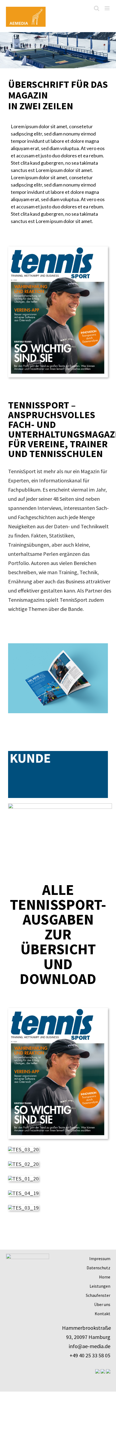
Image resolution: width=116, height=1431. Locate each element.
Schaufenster (98, 1295)
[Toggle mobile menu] (107, 8)
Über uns (102, 1304)
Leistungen (100, 1286)
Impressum (99, 1258)
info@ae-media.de (89, 1346)
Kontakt (102, 1313)
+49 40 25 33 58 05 (90, 1355)
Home (104, 1277)
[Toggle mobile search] (96, 8)
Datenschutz (98, 1267)
